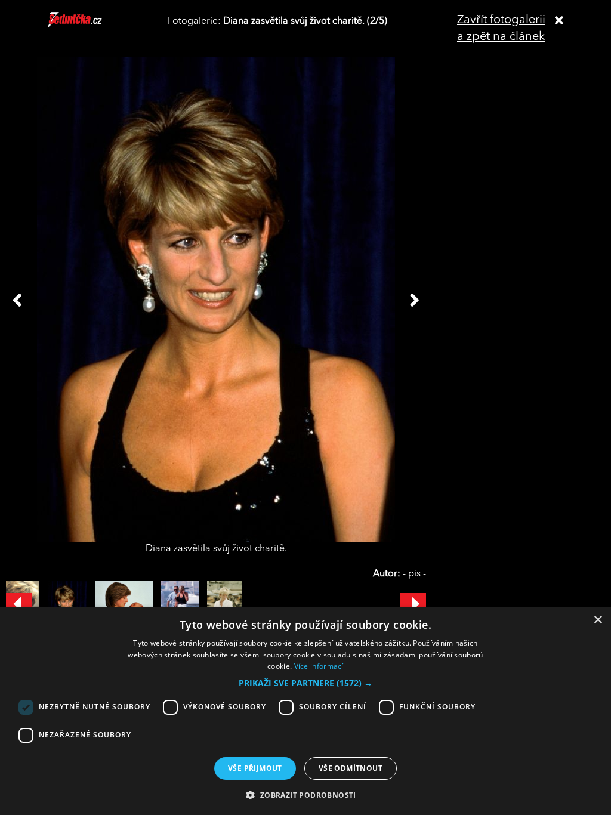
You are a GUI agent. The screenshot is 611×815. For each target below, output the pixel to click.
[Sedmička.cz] (90, 25)
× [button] (597, 620)
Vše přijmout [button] (255, 768)
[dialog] (305, 711)
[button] (305, 683)
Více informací (319, 666)
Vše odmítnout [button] (350, 768)
